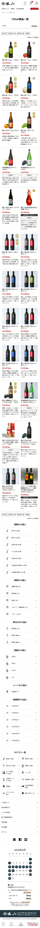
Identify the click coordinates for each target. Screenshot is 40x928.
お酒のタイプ (5, 9)
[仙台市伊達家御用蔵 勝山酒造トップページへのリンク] (8, 3)
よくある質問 (5, 812)
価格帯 (13, 9)
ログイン (4, 832)
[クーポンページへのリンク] (34, 8)
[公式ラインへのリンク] (25, 839)
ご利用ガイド (5, 802)
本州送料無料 (20, 9)
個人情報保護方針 (7, 817)
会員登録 (4, 822)
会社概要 (4, 827)
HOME (3, 12)
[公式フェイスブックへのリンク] (20, 839)
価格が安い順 (12, 33)
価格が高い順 (20, 33)
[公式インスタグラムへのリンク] (14, 839)
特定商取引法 (5, 807)
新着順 (27, 33)
